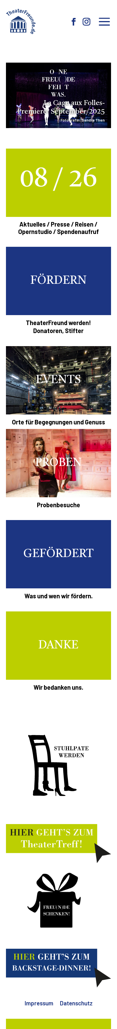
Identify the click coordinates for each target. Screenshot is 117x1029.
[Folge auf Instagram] (86, 22)
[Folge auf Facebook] (74, 22)
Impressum (38, 1004)
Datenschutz (76, 1004)
